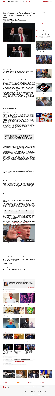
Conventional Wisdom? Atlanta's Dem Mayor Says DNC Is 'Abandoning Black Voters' (44, 123)
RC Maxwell (26, 353)
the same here (26, 222)
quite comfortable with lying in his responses (14, 222)
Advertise (39, 391)
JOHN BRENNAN (7, 289)
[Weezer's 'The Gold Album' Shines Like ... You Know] (19, 336)
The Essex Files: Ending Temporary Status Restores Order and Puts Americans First (43, 51)
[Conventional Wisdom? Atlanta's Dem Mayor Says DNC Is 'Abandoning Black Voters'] (44, 117)
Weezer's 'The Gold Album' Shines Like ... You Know (19, 340)
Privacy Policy (40, 394)
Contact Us (25, 391)
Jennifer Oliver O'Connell (6, 353)
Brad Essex (44, 52)
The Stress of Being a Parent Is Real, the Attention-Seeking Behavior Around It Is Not (44, 94)
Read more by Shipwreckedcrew (31, 287)
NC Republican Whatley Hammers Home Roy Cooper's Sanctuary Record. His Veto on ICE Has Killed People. (43, 108)
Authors (12, 1)
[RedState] (6, 1)
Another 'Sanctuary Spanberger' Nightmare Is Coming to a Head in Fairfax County (19, 351)
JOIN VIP (45, 1)
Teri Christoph (16, 353)
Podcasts (16, 1)
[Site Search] (51, 1)
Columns (32, 394)
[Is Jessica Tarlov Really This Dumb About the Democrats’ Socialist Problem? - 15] (46, 374)
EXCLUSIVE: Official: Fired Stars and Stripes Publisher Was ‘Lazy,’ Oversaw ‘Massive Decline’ (29, 351)
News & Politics (33, 391)
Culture (32, 392)
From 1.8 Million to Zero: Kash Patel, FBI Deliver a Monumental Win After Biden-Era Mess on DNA (8, 341)
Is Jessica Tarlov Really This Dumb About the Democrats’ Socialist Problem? (45, 380)
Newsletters (47, 392)
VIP (24, 394)
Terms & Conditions (41, 392)
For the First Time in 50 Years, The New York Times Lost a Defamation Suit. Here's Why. (8, 380)
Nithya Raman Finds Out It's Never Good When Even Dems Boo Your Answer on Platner (44, 79)
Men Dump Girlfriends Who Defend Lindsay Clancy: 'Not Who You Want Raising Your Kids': (21, 380)
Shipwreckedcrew (6, 19)
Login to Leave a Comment (19, 361)
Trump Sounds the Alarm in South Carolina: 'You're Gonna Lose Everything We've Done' (30, 341)
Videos (20, 1)
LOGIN (48, 1)
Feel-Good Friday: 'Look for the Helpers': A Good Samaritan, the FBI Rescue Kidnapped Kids (7, 351)
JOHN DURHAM (13, 289)
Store (23, 1)
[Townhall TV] (30, 1)
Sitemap (46, 391)
